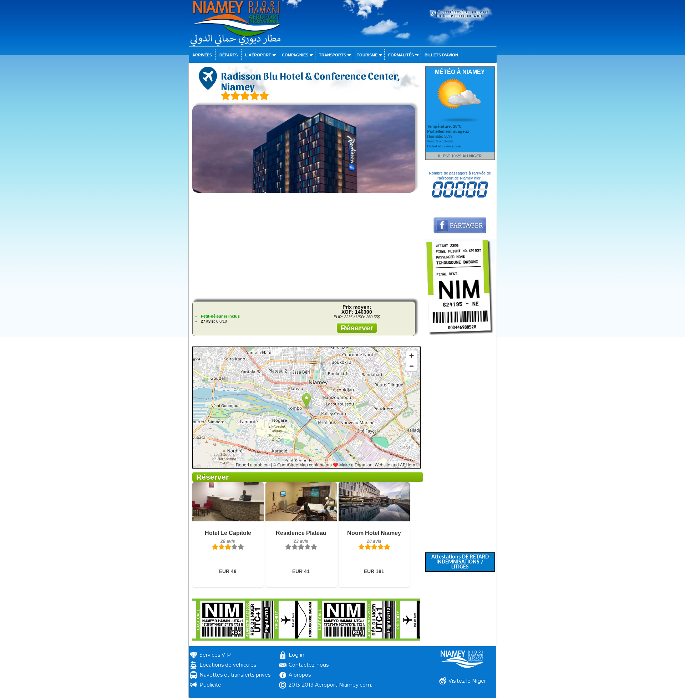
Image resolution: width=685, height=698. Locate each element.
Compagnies (295, 55)
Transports (332, 55)
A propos (300, 675)
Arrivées (202, 55)
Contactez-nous (309, 665)
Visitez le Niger (467, 681)
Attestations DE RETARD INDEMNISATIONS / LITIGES (460, 562)
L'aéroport (258, 55)
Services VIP (215, 655)
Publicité (210, 685)
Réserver (357, 328)
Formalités (401, 55)
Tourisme (367, 55)
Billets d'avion (441, 55)
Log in (296, 655)
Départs (228, 55)
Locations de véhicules (227, 665)
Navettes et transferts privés (234, 675)
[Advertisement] (306, 246)
